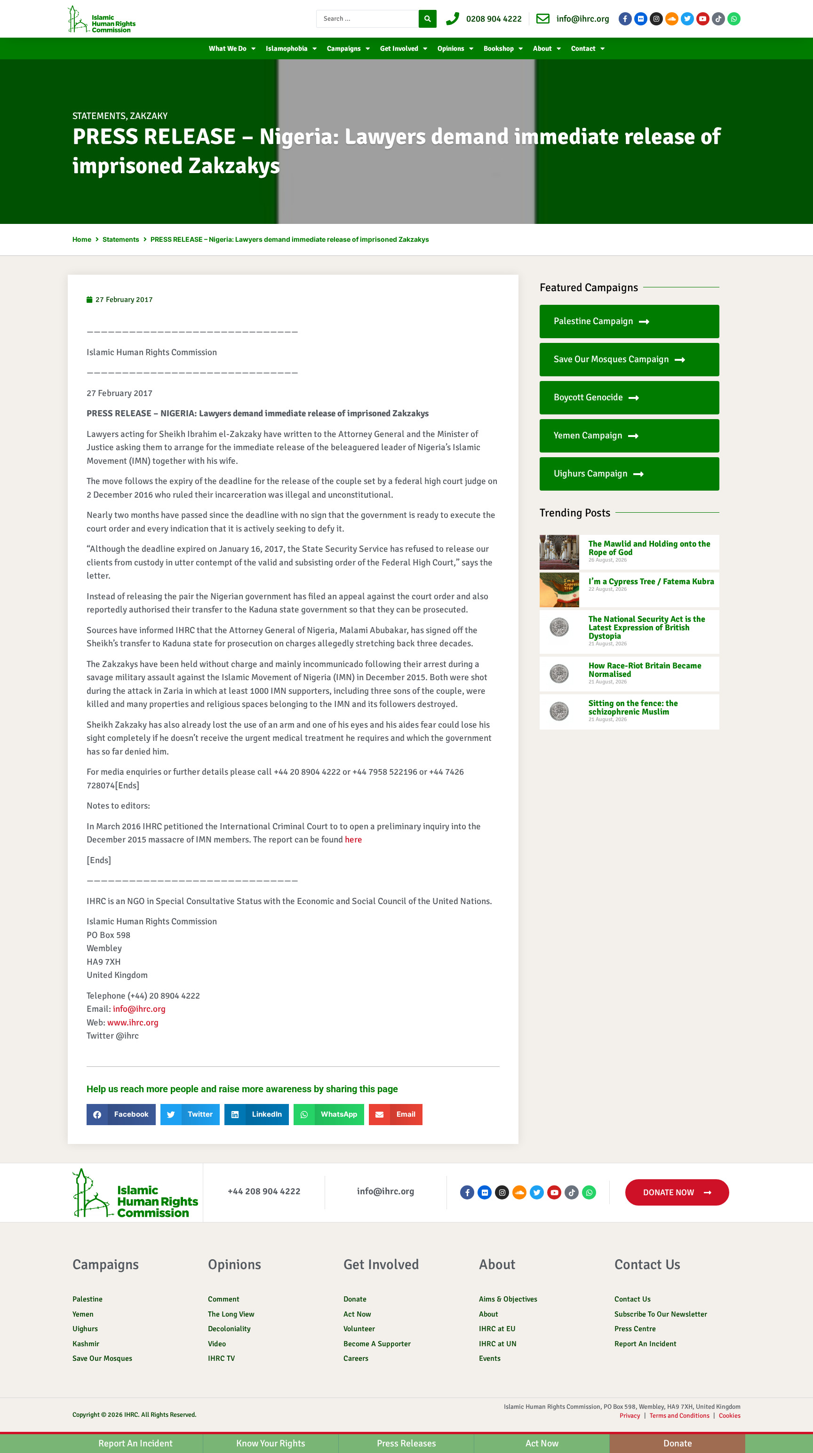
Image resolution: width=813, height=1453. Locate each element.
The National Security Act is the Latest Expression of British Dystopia (647, 627)
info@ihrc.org (139, 1009)
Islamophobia (287, 48)
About (542, 48)
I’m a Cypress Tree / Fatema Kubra (651, 581)
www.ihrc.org (133, 1022)
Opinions (451, 48)
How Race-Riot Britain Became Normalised (645, 669)
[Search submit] (428, 19)
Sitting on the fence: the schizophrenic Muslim (633, 707)
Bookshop (499, 48)
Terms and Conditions (679, 1416)
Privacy (630, 1416)
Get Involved (399, 48)
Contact (583, 48)
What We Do (228, 48)
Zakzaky (148, 116)
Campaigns (344, 48)
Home (81, 239)
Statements (99, 116)
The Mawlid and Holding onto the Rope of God (649, 548)
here (353, 839)
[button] (121, 1114)
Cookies (730, 1416)
